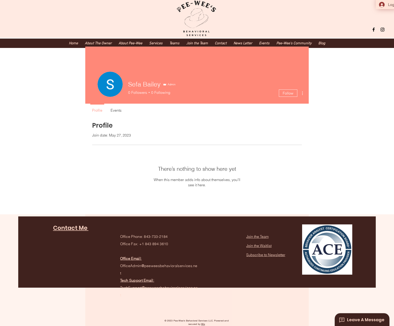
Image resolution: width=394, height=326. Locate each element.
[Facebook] (373, 29)
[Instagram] (382, 29)
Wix (203, 324)
